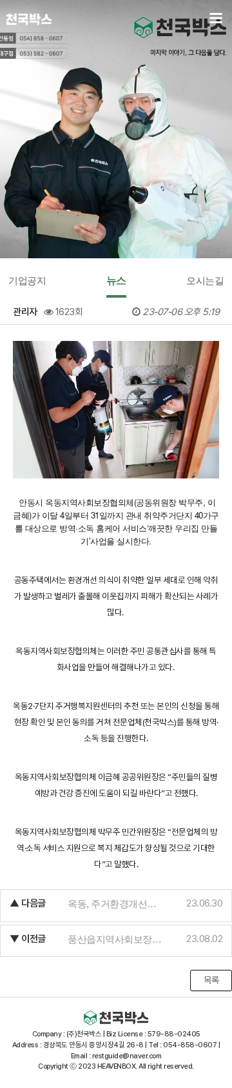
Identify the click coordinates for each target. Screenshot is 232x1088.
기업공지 (27, 280)
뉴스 (116, 280)
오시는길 (205, 280)
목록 (211, 980)
